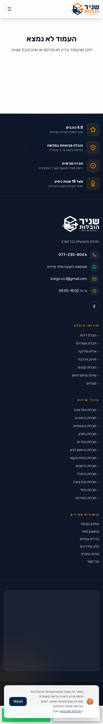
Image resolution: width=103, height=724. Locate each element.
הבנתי (18, 701)
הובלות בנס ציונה (84, 482)
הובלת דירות (88, 335)
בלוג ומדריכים (89, 546)
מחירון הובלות (90, 524)
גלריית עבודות (89, 539)
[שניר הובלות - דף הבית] (80, 224)
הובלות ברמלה (86, 474)
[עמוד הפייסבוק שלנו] (94, 306)
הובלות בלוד (88, 490)
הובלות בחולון (87, 434)
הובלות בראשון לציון (83, 450)
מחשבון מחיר (90, 531)
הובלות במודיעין (86, 498)
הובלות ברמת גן (85, 418)
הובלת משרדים (86, 343)
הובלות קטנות (87, 367)
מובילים (91, 383)
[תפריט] (9, 9)
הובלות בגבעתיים (85, 426)
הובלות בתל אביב (85, 410)
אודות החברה (90, 554)
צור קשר (93, 561)
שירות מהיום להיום (84, 375)
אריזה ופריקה (87, 351)
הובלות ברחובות (86, 466)
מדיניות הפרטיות (70, 711)
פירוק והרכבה (87, 359)
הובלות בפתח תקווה (83, 458)
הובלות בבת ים (86, 442)
